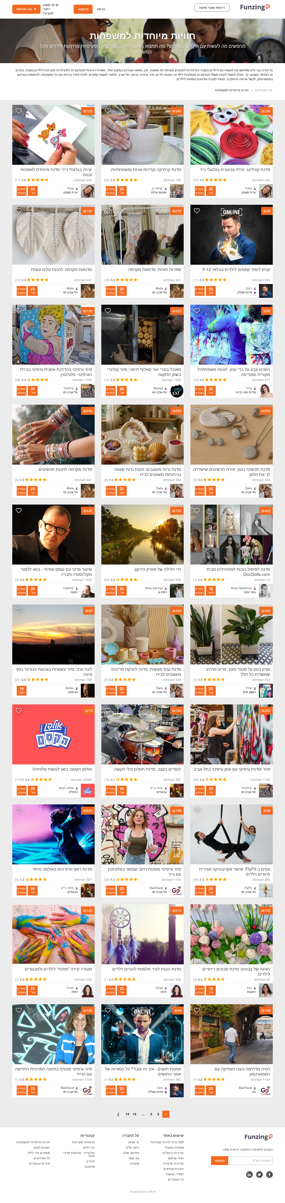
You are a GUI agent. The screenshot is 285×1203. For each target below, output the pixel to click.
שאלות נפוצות (174, 1147)
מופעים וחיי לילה (39, 1153)
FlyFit (248, 888)
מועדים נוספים (199, 191)
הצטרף (220, 1160)
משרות (134, 1163)
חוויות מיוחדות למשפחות (33, 1142)
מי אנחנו (133, 1142)
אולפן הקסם (66, 788)
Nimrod (158, 388)
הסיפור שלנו (131, 1153)
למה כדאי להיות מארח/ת (167, 1142)
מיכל (249, 388)
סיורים (90, 1161)
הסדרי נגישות (175, 1174)
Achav (69, 688)
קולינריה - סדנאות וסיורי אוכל (79, 1154)
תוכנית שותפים (173, 1169)
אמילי (248, 188)
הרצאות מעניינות (83, 1142)
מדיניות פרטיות (173, 1163)
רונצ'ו (249, 288)
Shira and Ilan (154, 588)
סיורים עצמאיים (39, 1163)
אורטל (159, 988)
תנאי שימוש (176, 1158)
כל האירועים (42, 1158)
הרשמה (83, 9)
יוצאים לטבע (41, 1147)
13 (134, 1114)
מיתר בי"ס (156, 788)
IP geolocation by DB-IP (142, 1191)
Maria (159, 288)
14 (127, 1114)
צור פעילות (24, 9)
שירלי (248, 688)
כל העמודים (176, 1179)
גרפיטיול (69, 388)
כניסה (101, 9)
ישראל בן (157, 188)
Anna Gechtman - (240, 588)
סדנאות (90, 1166)
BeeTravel (156, 888)
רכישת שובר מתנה (212, 7)
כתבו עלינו (132, 1147)
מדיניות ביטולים (173, 1153)
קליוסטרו (68, 588)
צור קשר (133, 1158)
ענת (249, 988)
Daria (248, 488)
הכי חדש (89, 1147)
